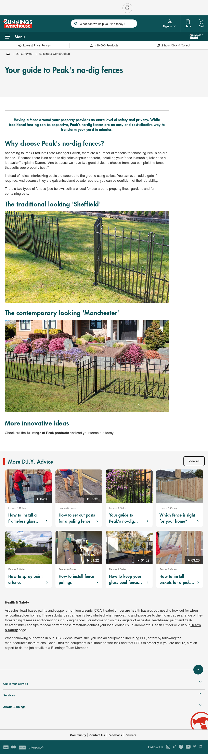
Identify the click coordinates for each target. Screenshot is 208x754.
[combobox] (104, 23)
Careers (131, 735)
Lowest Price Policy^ (37, 45)
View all (194, 461)
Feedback (115, 735)
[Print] (127, 8)
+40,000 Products (106, 45)
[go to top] (198, 670)
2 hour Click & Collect (175, 45)
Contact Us (97, 735)
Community (78, 735)
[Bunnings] (17, 27)
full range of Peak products (48, 433)
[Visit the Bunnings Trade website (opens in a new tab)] (196, 36)
